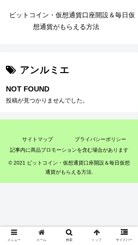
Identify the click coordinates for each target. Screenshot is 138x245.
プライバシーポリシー (100, 139)
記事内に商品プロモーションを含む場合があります (69, 150)
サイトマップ (37, 139)
